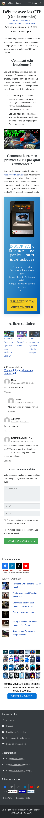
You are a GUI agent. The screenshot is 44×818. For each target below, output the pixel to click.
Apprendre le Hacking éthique (19, 771)
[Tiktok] (19, 566)
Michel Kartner (19, 31)
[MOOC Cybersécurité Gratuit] (22, 334)
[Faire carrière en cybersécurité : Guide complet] (34, 334)
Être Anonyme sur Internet (24, 612)
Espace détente (23, 798)
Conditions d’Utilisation (16, 732)
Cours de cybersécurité (16, 744)
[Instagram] (18, 787)
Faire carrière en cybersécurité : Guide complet (35, 346)
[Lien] (3, 3)
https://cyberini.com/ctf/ (13, 175)
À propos (10, 720)
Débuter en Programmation (18, 765)
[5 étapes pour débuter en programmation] (5, 636)
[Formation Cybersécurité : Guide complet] (5, 589)
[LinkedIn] (12, 566)
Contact (9, 726)
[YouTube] (26, 566)
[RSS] (38, 787)
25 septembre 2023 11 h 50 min (22, 383)
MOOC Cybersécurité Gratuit (23, 342)
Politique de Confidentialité (18, 738)
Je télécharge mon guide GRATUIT (22, 304)
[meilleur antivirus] (5, 598)
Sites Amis (7, 798)
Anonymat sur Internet (15, 759)
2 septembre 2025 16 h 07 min (22, 441)
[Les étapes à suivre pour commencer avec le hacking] (5, 608)
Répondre (7, 392)
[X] (12, 787)
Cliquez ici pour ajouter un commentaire (18, 371)
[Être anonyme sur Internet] (5, 617)
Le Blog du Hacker (14, 3)
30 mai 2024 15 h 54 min (24, 402)
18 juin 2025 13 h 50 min (20, 422)
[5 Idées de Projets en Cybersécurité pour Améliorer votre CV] (9, 334)
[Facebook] (5, 566)
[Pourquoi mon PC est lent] (5, 627)
